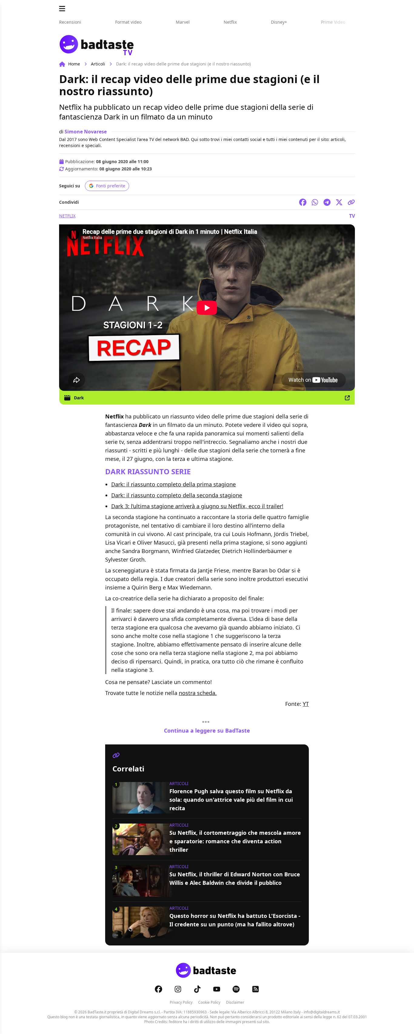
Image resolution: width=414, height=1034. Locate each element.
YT (306, 703)
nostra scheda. (198, 693)
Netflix (67, 216)
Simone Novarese (86, 131)
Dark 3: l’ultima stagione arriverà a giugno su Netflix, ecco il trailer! (197, 506)
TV (352, 216)
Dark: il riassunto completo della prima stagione (173, 484)
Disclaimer (235, 1002)
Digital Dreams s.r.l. (144, 1012)
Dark (79, 398)
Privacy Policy (181, 1002)
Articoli (98, 64)
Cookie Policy (209, 1002)
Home (74, 64)
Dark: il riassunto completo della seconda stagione (176, 495)
